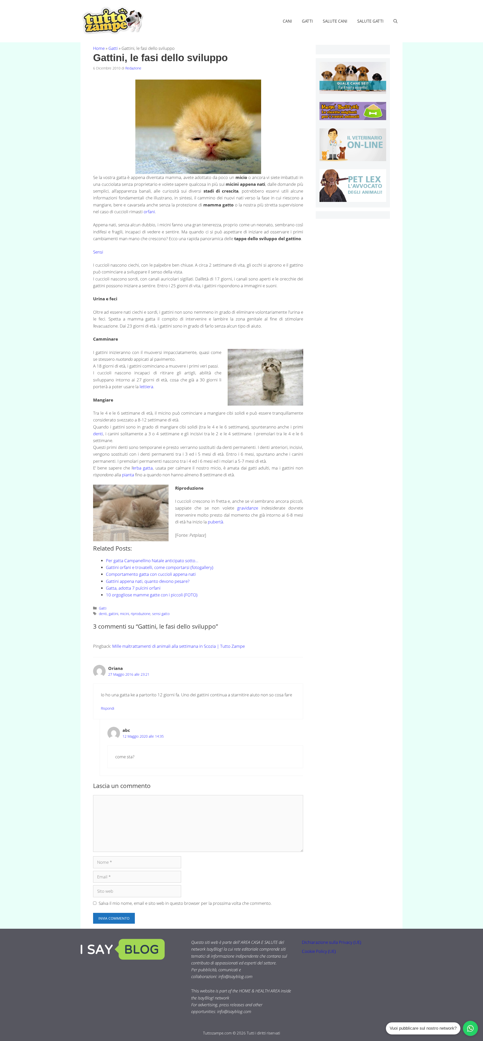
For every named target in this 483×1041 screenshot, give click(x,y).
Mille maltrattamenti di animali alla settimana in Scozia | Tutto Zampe (178, 646)
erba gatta (143, 468)
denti (98, 434)
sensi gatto (161, 613)
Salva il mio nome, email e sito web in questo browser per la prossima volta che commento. (185, 903)
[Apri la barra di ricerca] (395, 21)
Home (99, 48)
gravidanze (247, 508)
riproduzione (140, 613)
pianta (128, 475)
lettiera (146, 386)
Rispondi (107, 708)
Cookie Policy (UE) (319, 951)
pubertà (215, 522)
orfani (149, 211)
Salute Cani (335, 21)
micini (124, 613)
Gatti (307, 21)
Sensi (98, 252)
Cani (287, 21)
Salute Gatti (370, 21)
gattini (113, 613)
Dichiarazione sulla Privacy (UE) (331, 942)
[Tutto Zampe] (111, 20)
